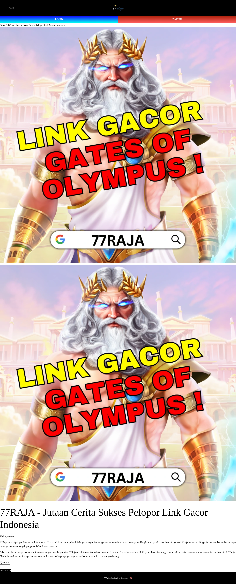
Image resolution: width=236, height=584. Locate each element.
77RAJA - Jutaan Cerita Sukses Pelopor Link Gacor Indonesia (35, 25)
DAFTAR (177, 19)
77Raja (10, 7)
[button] (5, 570)
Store (2, 25)
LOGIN (59, 19)
